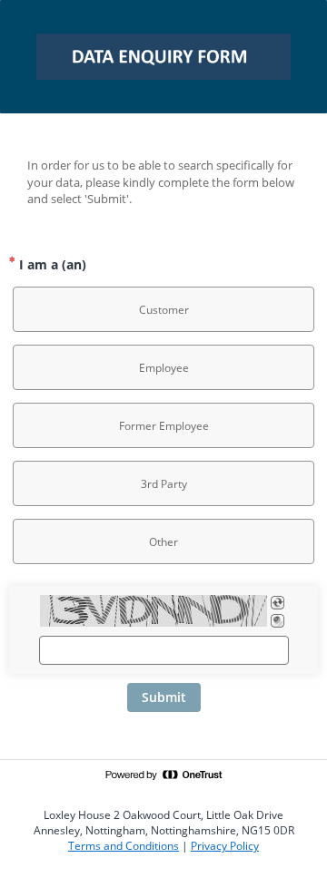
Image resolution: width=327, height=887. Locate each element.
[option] (163, 309)
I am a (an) (50, 264)
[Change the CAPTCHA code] (277, 602)
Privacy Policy (225, 845)
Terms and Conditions (123, 845)
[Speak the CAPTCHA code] (277, 621)
